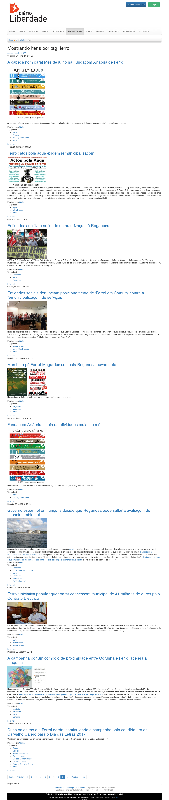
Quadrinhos (113, 31)
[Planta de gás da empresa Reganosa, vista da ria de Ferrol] (27, 532)
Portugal (33, 31)
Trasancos (17, 280)
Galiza (22, 31)
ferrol (15, 132)
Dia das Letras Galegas (22, 758)
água (15, 207)
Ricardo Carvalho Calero (23, 764)
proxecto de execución (32, 554)
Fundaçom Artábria (21, 137)
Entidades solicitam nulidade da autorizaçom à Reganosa (58, 225)
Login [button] (154, 4)
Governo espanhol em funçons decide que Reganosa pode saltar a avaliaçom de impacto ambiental (78, 512)
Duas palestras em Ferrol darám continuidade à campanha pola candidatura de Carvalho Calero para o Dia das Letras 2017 (77, 732)
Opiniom (100, 31)
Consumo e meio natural (23, 570)
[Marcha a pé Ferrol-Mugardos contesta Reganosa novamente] (27, 381)
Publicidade (80, 787)
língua (15, 748)
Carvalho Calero (19, 761)
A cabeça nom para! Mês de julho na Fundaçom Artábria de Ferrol (65, 62)
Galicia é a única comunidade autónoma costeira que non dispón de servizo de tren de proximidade (61, 694)
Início (12, 31)
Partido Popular (19, 581)
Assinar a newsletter (136, 4)
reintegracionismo (20, 753)
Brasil (45, 31)
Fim (83, 776)
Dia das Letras (19, 756)
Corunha (16, 716)
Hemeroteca (129, 31)
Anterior (20, 776)
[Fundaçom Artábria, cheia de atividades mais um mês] (27, 455)
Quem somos (59, 787)
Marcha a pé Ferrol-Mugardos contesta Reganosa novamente (61, 364)
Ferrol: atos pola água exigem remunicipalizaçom (50, 153)
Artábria (16, 135)
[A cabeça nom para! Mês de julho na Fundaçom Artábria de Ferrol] (27, 93)
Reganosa (17, 274)
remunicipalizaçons (21, 349)
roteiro (15, 140)
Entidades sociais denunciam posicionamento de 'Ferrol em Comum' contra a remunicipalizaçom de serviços (75, 295)
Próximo (74, 776)
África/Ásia (58, 31)
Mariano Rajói (18, 578)
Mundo (89, 31)
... (40, 776)
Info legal (70, 787)
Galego (16, 750)
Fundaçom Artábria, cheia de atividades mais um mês (54, 424)
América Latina (76, 31)
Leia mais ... (12, 144)
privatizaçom (18, 210)
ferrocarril (17, 711)
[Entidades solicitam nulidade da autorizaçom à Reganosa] (27, 243)
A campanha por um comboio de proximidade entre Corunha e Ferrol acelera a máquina (77, 660)
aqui (117, 797)
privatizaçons (18, 346)
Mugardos (17, 409)
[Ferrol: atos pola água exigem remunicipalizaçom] (27, 171)
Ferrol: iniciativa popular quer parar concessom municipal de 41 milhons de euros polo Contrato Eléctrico (83, 596)
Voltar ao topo (161, 794)
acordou (72, 549)
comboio (16, 709)
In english (144, 31)
